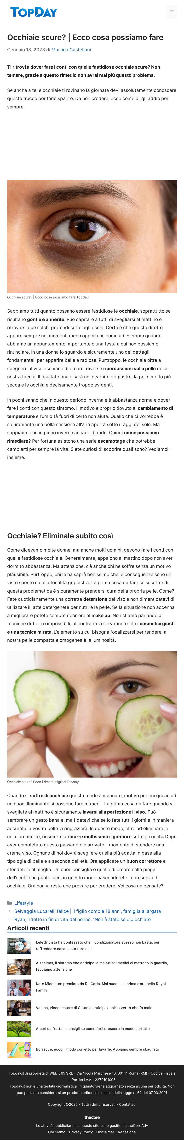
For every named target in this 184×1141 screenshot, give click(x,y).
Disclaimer (105, 1132)
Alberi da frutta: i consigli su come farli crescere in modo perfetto (93, 1028)
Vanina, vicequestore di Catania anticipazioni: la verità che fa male (94, 1007)
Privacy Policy (81, 1132)
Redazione (127, 1132)
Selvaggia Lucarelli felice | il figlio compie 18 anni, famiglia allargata (87, 911)
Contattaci (127, 1104)
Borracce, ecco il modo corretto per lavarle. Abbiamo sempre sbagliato (97, 1049)
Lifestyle (23, 903)
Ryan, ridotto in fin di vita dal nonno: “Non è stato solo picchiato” (83, 919)
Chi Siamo (56, 1132)
